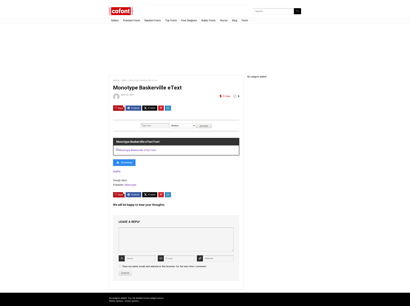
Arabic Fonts (208, 20)
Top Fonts (171, 20)
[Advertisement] (205, 48)
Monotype (130, 184)
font (124, 80)
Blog (234, 20)
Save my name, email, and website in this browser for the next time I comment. (165, 266)
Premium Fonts (131, 20)
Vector (224, 20)
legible (117, 171)
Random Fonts (152, 20)
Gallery (115, 20)
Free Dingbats (189, 20)
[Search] (297, 11)
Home (116, 80)
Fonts (245, 20)
